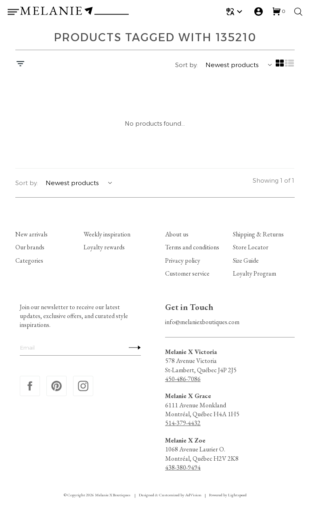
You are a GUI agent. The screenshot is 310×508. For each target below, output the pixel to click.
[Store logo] (74, 11)
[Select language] (235, 11)
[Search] (298, 12)
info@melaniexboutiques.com (202, 322)
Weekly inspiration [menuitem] (107, 234)
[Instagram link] (83, 386)
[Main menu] (13, 12)
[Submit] (133, 347)
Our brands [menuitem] (29, 247)
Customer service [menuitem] (187, 273)
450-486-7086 (183, 379)
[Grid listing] (280, 66)
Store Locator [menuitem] (250, 247)
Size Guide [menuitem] (246, 260)
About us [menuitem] (177, 234)
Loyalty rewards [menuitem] (104, 247)
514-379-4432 (183, 423)
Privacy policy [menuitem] (182, 260)
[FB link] (30, 386)
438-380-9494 (183, 467)
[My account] (258, 11)
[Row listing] (289, 66)
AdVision (193, 494)
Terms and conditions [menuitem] (192, 247)
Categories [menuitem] (29, 260)
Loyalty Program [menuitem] (254, 273)
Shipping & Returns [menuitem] (258, 234)
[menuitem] (235, 11)
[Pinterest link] (56, 386)
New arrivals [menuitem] (31, 234)
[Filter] (20, 65)
